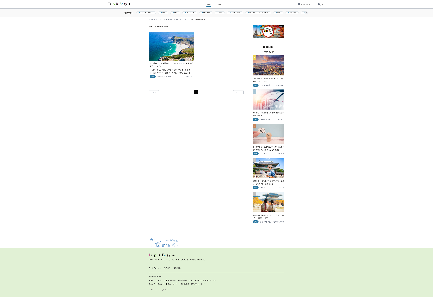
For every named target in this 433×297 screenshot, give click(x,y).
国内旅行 (152, 284)
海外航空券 (172, 280)
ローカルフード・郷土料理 (258, 12)
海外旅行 (152, 280)
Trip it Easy (169, 19)
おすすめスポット (146, 12)
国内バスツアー (173, 284)
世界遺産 (206, 12)
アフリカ (184, 19)
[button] (306, 12)
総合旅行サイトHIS (156, 19)
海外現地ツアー (210, 280)
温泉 (278, 12)
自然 (175, 12)
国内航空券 (185, 284)
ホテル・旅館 (235, 12)
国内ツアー (161, 284)
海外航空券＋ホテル (185, 280)
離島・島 (292, 12)
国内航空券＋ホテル (198, 284)
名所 (220, 12)
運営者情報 (177, 268)
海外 (209, 4)
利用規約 (167, 268)
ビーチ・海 (189, 12)
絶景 (163, 12)
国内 (220, 4)
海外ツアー (161, 280)
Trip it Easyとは (154, 268)
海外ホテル (198, 280)
